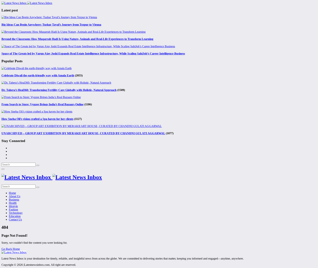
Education (15, 216)
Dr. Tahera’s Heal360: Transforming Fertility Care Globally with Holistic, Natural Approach (58, 90)
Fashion (13, 209)
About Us (14, 196)
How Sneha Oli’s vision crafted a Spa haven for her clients (37, 118)
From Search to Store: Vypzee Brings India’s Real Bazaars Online (42, 104)
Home (12, 193)
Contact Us (15, 219)
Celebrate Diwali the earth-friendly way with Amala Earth (37, 75)
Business (14, 199)
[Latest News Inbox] (26, 3)
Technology (16, 212)
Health (13, 202)
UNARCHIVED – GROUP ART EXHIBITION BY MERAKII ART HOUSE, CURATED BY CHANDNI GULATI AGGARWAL (83, 133)
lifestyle (13, 206)
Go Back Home (10, 249)
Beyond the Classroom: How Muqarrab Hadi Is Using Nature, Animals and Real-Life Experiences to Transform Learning (77, 39)
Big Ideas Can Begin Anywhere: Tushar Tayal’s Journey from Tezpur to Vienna (51, 24)
